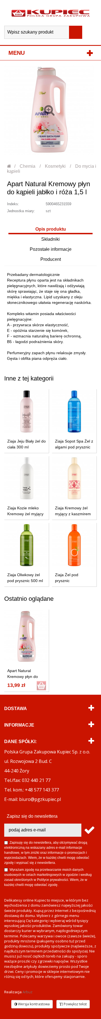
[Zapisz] (89, 830)
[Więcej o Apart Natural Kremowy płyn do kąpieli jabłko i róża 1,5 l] (26, 636)
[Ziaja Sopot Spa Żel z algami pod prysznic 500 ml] (74, 411)
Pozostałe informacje (51, 249)
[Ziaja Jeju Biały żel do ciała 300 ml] (26, 411)
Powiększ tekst (75, 1004)
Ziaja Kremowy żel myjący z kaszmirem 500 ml (73, 514)
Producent (50, 259)
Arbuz (27, 991)
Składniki (50, 239)
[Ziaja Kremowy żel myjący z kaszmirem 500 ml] (74, 478)
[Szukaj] (75, 32)
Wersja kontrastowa (33, 1004)
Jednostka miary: (21, 211)
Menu (16, 53)
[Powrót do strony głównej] (9, 166)
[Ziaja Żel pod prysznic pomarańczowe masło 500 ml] (74, 545)
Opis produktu (50, 229)
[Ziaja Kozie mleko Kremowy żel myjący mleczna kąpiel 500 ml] (26, 478)
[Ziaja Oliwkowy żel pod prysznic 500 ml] (26, 545)
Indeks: (13, 204)
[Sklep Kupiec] (51, 13)
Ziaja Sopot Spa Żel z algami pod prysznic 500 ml (74, 447)
